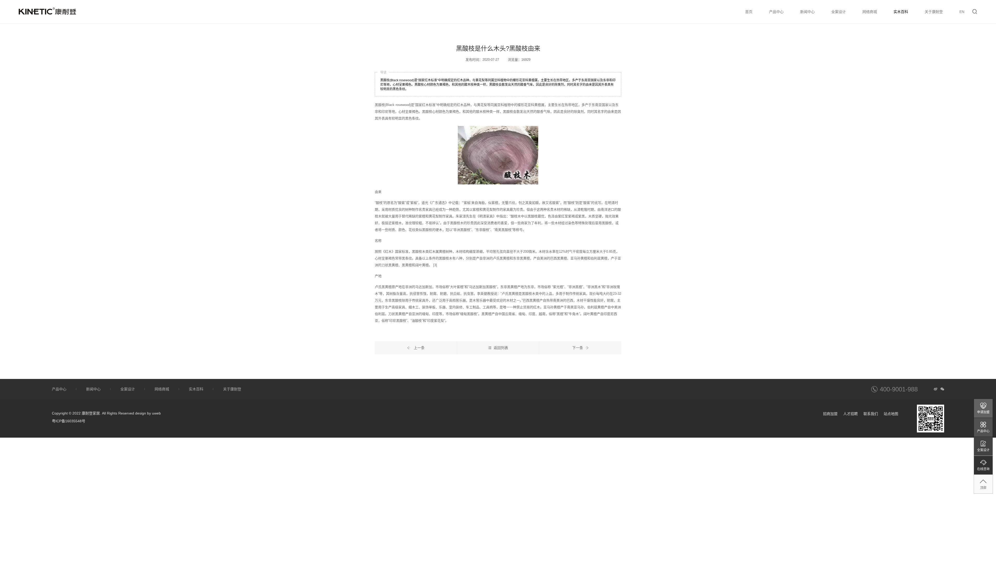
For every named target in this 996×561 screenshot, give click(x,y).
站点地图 (891, 414)
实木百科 (901, 12)
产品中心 (776, 12)
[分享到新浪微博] (935, 389)
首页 (748, 12)
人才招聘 (850, 414)
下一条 (577, 348)
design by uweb (148, 413)
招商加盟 (830, 414)
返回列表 (501, 348)
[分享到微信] (942, 389)
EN (961, 12)
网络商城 (869, 12)
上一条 (419, 348)
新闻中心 (807, 12)
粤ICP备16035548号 (68, 421)
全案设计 (838, 12)
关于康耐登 (934, 12)
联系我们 (870, 414)
